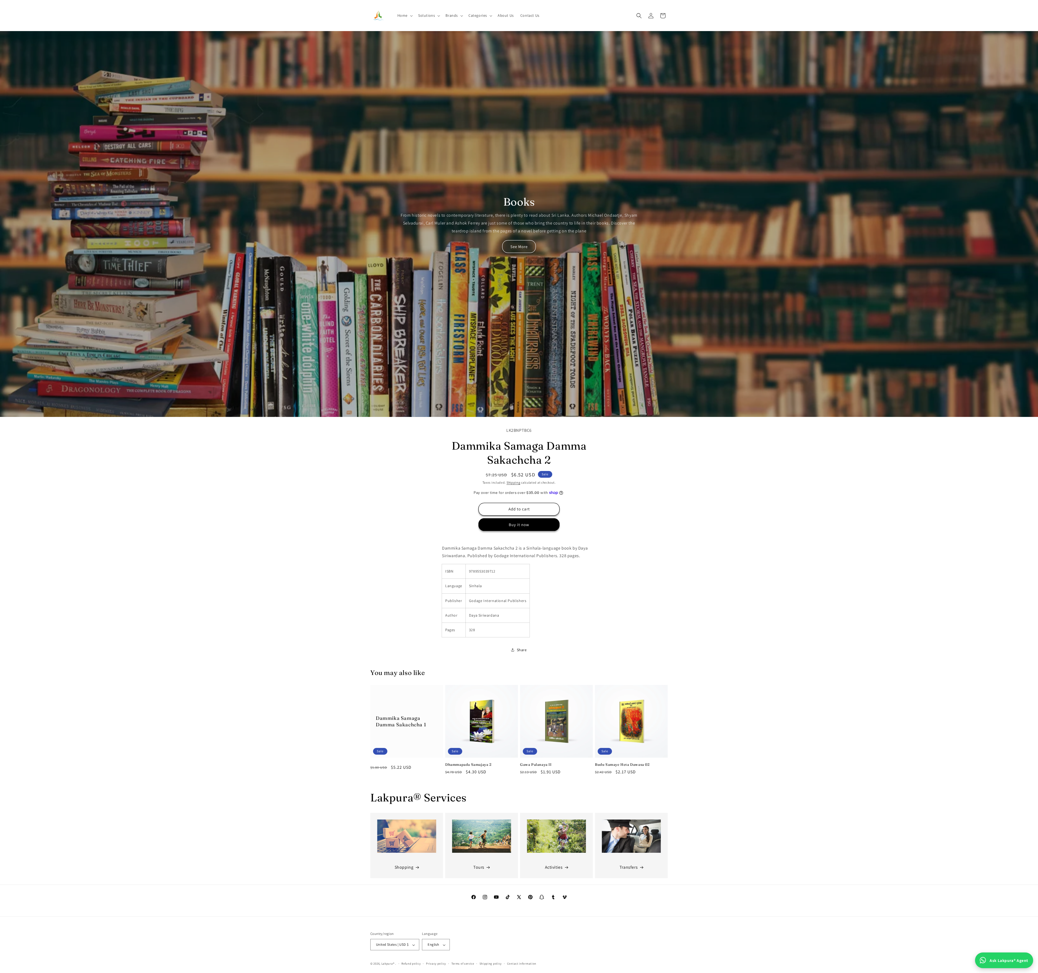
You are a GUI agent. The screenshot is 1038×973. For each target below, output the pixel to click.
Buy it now (519, 524)
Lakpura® (388, 964)
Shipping (513, 482)
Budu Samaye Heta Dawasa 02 (622, 764)
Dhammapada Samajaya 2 (468, 764)
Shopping (404, 867)
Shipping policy (491, 964)
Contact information (521, 964)
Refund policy (411, 964)
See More (519, 246)
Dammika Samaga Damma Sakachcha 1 (401, 721)
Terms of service (462, 964)
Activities (554, 867)
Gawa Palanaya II (536, 764)
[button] (404, 15)
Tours (478, 867)
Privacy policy (436, 964)
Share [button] (522, 649)
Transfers (629, 867)
